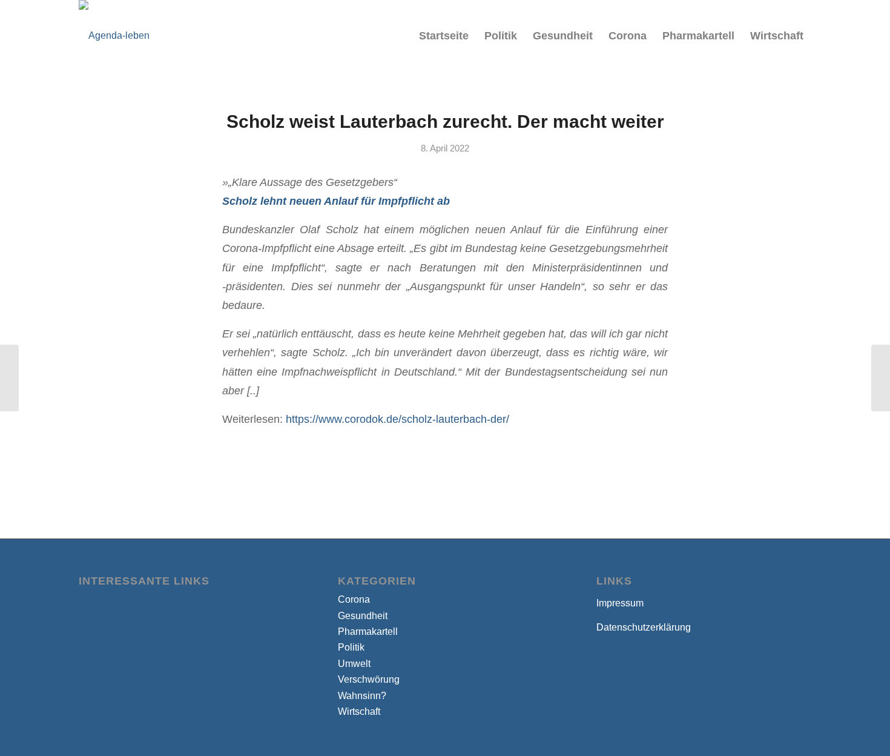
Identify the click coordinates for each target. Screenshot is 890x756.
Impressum (620, 603)
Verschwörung (369, 679)
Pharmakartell (368, 631)
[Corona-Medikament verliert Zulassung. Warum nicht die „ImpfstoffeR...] (9, 378)
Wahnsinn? (362, 696)
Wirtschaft (359, 711)
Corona (354, 599)
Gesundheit (362, 616)
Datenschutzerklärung (643, 627)
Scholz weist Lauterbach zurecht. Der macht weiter (445, 121)
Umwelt (354, 663)
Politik (351, 647)
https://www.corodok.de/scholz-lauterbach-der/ (397, 419)
